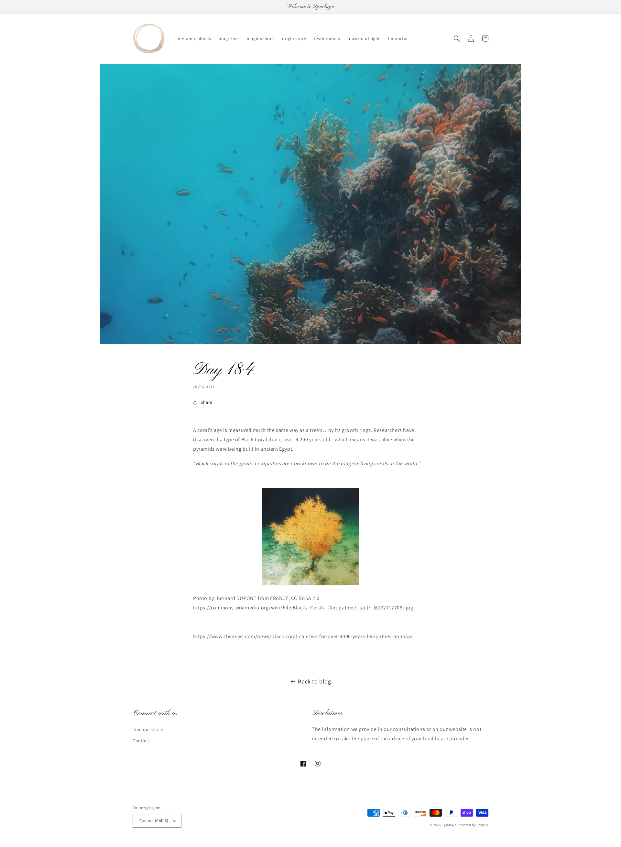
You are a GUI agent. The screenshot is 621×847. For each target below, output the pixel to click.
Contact (141, 741)
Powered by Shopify (472, 825)
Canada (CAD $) (154, 820)
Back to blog (314, 681)
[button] (457, 38)
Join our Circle (148, 729)
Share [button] (206, 402)
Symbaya (449, 825)
